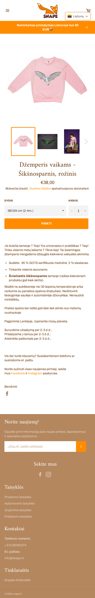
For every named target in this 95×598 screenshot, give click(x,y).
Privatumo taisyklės (17, 497)
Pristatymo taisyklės (18, 516)
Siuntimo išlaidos (40, 188)
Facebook (18, 373)
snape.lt (17, 593)
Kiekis (73, 200)
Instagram (35, 373)
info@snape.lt (14, 558)
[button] (77, 16)
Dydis (8, 200)
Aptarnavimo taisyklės (19, 503)
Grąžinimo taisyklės (17, 510)
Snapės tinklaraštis (17, 580)
